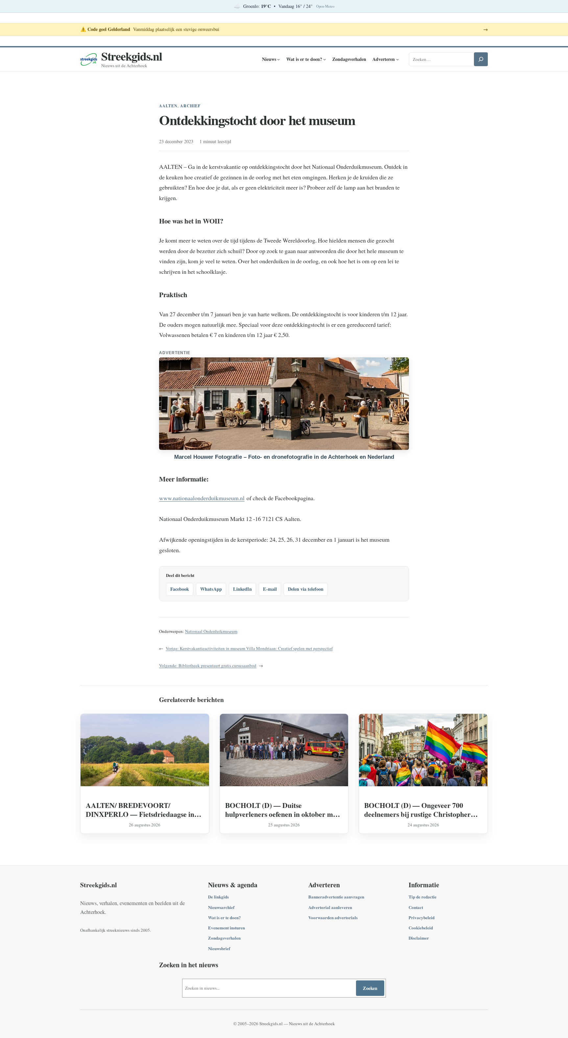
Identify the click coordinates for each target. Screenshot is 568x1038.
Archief (190, 106)
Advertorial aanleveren (330, 907)
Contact (416, 907)
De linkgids (218, 897)
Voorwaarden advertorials (333, 917)
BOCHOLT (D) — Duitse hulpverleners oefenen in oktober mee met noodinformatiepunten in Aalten (282, 809)
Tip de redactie (423, 897)
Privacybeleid (422, 917)
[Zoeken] (481, 59)
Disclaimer (419, 938)
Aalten (168, 106)
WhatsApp (211, 588)
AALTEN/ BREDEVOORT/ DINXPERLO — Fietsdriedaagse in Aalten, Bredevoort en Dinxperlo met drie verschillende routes (142, 809)
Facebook (179, 588)
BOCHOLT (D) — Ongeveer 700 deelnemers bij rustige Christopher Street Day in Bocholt (417, 809)
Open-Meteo (325, 6)
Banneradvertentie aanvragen (336, 897)
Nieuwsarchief (221, 907)
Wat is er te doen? (224, 917)
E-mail (270, 588)
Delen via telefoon (305, 588)
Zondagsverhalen (224, 938)
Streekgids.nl (131, 56)
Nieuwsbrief (219, 948)
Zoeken (370, 988)
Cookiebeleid (421, 927)
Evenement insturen (226, 927)
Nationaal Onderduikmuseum (211, 631)
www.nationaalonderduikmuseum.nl (202, 498)
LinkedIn (242, 588)
